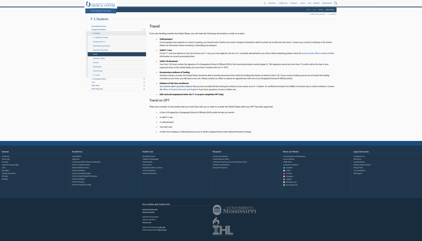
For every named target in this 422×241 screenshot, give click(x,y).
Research (294, 3)
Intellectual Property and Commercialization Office (230, 162)
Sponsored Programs (220, 168)
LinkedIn (288, 179)
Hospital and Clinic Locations (152, 168)
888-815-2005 (162, 230)
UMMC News (287, 162)
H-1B (320, 10)
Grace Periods (98, 71)
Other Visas (330, 10)
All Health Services (149, 156)
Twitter (288, 171)
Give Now (5, 162)
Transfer (96, 63)
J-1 (314, 10)
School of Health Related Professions (84, 176)
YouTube (288, 173)
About (302, 3)
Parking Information (9, 173)
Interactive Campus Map (10, 165)
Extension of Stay (99, 58)
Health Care (283, 3)
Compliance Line (359, 156)
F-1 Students (332, 14)
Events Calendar (288, 159)
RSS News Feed (290, 182)
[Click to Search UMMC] (336, 3)
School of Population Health (81, 185)
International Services (101, 10)
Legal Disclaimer (359, 162)
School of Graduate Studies (81, 173)
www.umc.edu (146, 222)
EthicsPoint (357, 159)
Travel (95, 54)
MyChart (317, 3)
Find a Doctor (147, 165)
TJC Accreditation (360, 171)
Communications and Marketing (294, 156)
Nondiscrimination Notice (362, 165)
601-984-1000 (161, 227)
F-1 (308, 10)
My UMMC (5, 171)
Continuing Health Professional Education (86, 162)
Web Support (358, 173)
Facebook (289, 168)
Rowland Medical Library (80, 168)
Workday (5, 179)
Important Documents (100, 50)
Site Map (5, 176)
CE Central (5, 156)
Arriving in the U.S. (99, 42)
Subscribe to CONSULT (291, 165)
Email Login (6, 159)
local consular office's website (315, 53)
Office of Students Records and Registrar (180, 89)
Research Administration (221, 165)
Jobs (3, 168)
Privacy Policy (358, 168)
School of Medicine (78, 179)
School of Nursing (78, 182)
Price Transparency (149, 171)
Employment (97, 67)
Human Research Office (221, 159)
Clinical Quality (148, 162)
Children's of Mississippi (150, 159)
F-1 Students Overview (100, 37)
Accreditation (76, 156)
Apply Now (76, 159)
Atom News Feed (291, 185)
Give (309, 3)
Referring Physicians (149, 173)
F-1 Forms (96, 75)
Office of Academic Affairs (81, 165)
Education (271, 3)
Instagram (289, 176)
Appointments (327, 3)
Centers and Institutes (220, 156)
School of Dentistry (78, 171)
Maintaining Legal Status (101, 46)
